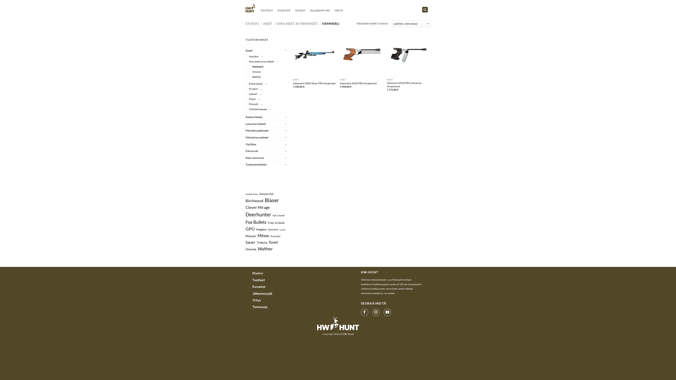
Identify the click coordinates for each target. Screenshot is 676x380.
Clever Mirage (258, 207)
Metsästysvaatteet (257, 137)
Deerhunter (258, 214)
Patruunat (252, 151)
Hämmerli (257, 66)
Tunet (273, 242)
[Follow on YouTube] (387, 312)
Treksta (262, 242)
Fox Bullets (256, 222)
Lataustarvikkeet (256, 123)
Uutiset (300, 10)
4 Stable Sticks (252, 194)
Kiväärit (253, 88)
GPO (250, 228)
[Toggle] (286, 50)
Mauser (251, 236)
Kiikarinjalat (255, 83)
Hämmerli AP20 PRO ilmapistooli (358, 83)
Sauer (250, 242)
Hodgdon (261, 229)
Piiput (252, 98)
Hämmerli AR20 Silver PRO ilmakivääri (314, 83)
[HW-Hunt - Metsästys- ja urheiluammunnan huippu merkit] (250, 7)
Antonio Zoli (266, 193)
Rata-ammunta (255, 157)
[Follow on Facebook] (364, 312)
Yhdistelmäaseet (258, 109)
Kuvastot (283, 10)
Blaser (272, 200)
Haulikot (253, 56)
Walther (256, 76)
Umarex (256, 71)
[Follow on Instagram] (376, 312)
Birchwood (254, 200)
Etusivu (252, 24)
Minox (263, 235)
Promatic (275, 236)
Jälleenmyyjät (320, 10)
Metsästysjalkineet (257, 130)
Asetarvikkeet (254, 117)
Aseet (267, 24)
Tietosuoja (259, 307)
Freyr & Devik (276, 222)
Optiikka (251, 144)
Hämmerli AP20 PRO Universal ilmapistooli (404, 84)
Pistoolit (253, 104)
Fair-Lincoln (278, 215)
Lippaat (253, 93)
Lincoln (282, 230)
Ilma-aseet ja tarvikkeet (297, 24)
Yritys (338, 10)
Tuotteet (267, 10)
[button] (425, 10)
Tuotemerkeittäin (256, 164)
